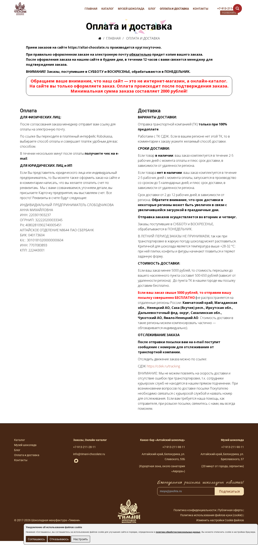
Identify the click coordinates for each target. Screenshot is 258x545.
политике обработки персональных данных (178, 532)
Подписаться (229, 491)
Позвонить (229, 12)
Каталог (107, 8)
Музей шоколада (131, 8)
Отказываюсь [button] (59, 539)
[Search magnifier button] (237, 8)
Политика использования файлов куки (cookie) (211, 515)
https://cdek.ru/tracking (163, 366)
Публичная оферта (230, 510)
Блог (152, 8)
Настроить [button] (80, 539)
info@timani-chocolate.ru (89, 454)
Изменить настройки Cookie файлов (220, 520)
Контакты (200, 8)
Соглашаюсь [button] (36, 539)
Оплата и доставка (174, 8)
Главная (91, 8)
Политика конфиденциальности (195, 510)
